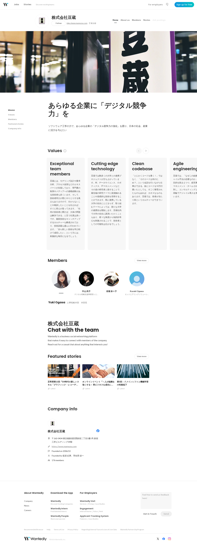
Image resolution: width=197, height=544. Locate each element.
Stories (146, 20)
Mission (11, 110)
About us (125, 20)
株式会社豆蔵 (64, 17)
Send (166, 513)
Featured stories (16, 124)
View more (141, 260)
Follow (59, 23)
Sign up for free (184, 4)
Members (136, 20)
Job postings (159, 20)
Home (115, 20)
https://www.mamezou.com (77, 23)
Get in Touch (150, 513)
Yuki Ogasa (56, 302)
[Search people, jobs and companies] (167, 4)
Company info (14, 128)
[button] (34, 493)
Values (11, 114)
